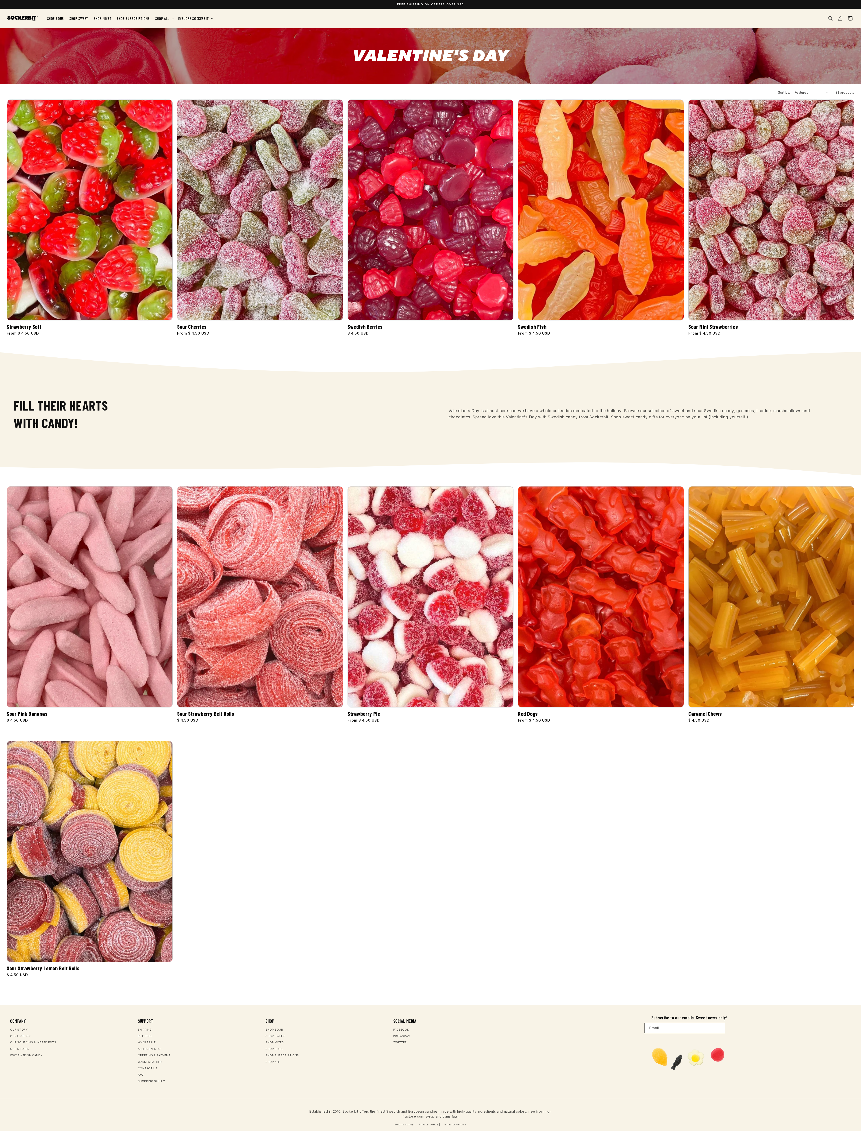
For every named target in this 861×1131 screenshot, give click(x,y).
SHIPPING (145, 1029)
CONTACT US (148, 1068)
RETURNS (145, 1036)
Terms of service (455, 1124)
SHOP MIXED (274, 1042)
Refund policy (403, 1124)
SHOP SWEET (275, 1036)
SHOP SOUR (274, 1029)
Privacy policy (428, 1124)
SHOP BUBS (274, 1049)
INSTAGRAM (402, 1036)
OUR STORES (19, 1049)
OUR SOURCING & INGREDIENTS (33, 1042)
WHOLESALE (147, 1042)
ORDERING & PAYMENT (154, 1055)
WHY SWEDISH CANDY (26, 1055)
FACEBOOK (401, 1029)
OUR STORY (19, 1029)
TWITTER (400, 1042)
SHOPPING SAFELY (151, 1081)
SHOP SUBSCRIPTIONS (282, 1055)
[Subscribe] (720, 1028)
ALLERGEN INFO (149, 1049)
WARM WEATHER (150, 1062)
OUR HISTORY (20, 1036)
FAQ (141, 1074)
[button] (164, 18)
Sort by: (784, 92)
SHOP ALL (272, 1062)
